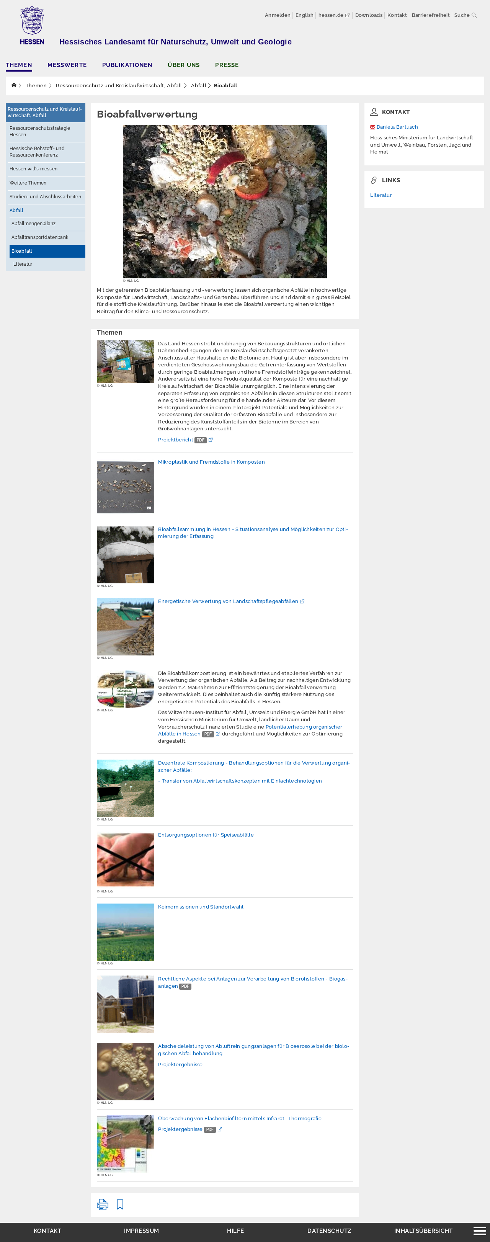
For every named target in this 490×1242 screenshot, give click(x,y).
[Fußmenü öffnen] (480, 1232)
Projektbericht (181, 440)
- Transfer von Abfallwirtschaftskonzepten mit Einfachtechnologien (240, 781)
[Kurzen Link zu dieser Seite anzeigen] (120, 1208)
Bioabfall (21, 251)
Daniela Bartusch (397, 127)
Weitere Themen (28, 183)
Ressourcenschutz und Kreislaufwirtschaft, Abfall (118, 85)
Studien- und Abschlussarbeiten (45, 196)
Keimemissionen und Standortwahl (200, 907)
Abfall (198, 85)
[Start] (14, 85)
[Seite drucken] (102, 1208)
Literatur (22, 264)
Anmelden (278, 15)
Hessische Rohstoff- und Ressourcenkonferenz (37, 152)
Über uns (184, 65)
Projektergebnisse (180, 1064)
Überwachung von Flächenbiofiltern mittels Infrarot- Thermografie (240, 1118)
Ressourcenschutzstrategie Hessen (40, 131)
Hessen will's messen (33, 169)
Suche (462, 15)
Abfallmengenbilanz (33, 223)
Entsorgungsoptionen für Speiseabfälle (206, 835)
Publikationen (127, 65)
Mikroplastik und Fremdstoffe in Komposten (211, 462)
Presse (227, 65)
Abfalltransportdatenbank (39, 237)
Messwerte (67, 65)
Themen (19, 65)
